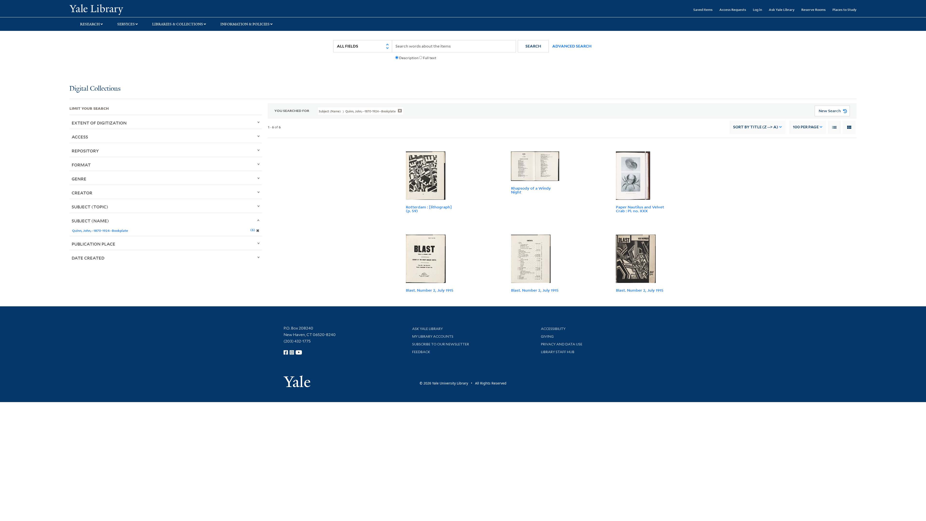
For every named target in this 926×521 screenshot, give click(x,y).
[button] (533, 46)
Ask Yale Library (782, 9)
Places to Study (844, 9)
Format (81, 165)
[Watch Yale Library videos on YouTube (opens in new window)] (299, 352)
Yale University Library (128, 9)
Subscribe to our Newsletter (440, 344)
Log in (757, 9)
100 (806, 127)
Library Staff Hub (557, 352)
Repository (85, 151)
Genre (79, 179)
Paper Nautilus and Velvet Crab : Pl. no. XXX (640, 209)
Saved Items (703, 9)
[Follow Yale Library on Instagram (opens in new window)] (292, 352)
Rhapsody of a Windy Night (531, 190)
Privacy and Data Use (561, 344)
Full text (429, 58)
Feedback (421, 352)
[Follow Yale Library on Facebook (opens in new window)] (286, 352)
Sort (755, 127)
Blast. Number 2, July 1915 (429, 290)
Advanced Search (572, 46)
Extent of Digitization (99, 123)
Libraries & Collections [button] (177, 24)
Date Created (88, 258)
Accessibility (553, 329)
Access (80, 137)
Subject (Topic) (90, 207)
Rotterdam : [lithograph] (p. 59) (429, 209)
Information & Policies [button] (245, 24)
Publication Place (93, 244)
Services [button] (126, 24)
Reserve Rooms (813, 9)
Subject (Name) (90, 221)
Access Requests (732, 9)
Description (408, 58)
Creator (82, 193)
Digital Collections (95, 89)
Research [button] (90, 24)
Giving (547, 336)
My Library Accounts (432, 336)
